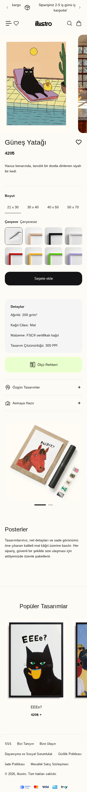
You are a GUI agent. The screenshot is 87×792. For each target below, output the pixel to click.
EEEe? (36, 707)
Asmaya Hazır (23, 403)
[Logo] (43, 23)
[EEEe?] (36, 660)
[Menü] (9, 23)
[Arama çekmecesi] (69, 23)
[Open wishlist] (16, 23)
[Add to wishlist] (78, 142)
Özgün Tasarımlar (26, 387)
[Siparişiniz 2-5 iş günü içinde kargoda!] (43, 7)
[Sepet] (78, 23)
